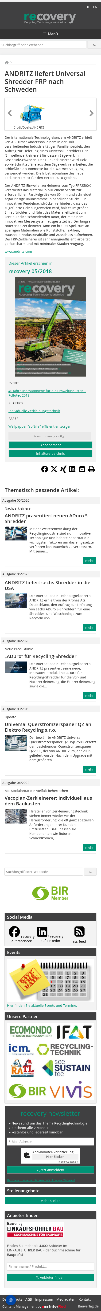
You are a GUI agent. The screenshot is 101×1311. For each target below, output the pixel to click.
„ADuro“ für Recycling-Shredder (41, 656)
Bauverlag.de (88, 1306)
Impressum (44, 1299)
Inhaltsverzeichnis (50, 453)
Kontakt (85, 1299)
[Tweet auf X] (54, 471)
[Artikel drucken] (91, 469)
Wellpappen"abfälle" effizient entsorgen (39, 426)
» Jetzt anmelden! (50, 1170)
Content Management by (22, 1306)
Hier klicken (55, 1156)
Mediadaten (65, 1299)
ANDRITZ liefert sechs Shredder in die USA (47, 585)
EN (95, 7)
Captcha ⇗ (68, 1161)
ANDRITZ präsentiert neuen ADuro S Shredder (46, 518)
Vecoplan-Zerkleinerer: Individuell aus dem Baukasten (48, 801)
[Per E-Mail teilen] (82, 469)
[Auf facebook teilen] (44, 471)
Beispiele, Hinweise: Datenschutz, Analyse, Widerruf (41, 1180)
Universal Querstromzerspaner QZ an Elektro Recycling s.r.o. (48, 727)
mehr (89, 560)
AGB (28, 1299)
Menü (53, 34)
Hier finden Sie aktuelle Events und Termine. (42, 1005)
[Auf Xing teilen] (63, 471)
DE (87, 7)
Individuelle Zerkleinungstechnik (34, 411)
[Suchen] (94, 45)
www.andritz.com (18, 251)
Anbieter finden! (52, 1277)
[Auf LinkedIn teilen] (73, 471)
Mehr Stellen (50, 1200)
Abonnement (50, 445)
